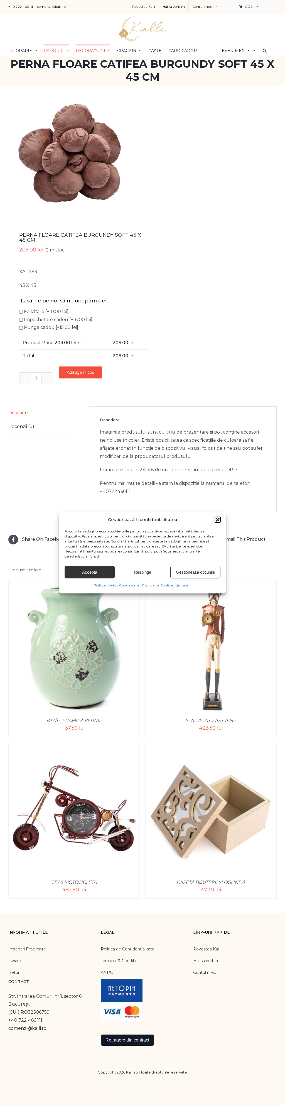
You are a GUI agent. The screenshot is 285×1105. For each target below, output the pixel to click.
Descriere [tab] (19, 412)
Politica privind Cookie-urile (116, 585)
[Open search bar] (264, 50)
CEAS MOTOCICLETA (74, 882)
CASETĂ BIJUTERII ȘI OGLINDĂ (211, 882)
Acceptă (89, 572)
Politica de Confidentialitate (165, 585)
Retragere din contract (127, 1040)
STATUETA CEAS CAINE (211, 720)
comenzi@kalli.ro (51, 6)
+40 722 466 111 (20, 6)
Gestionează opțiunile (195, 572)
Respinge (142, 572)
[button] (217, 519)
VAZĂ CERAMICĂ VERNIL (74, 720)
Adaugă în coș (80, 372)
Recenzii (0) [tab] (21, 426)
